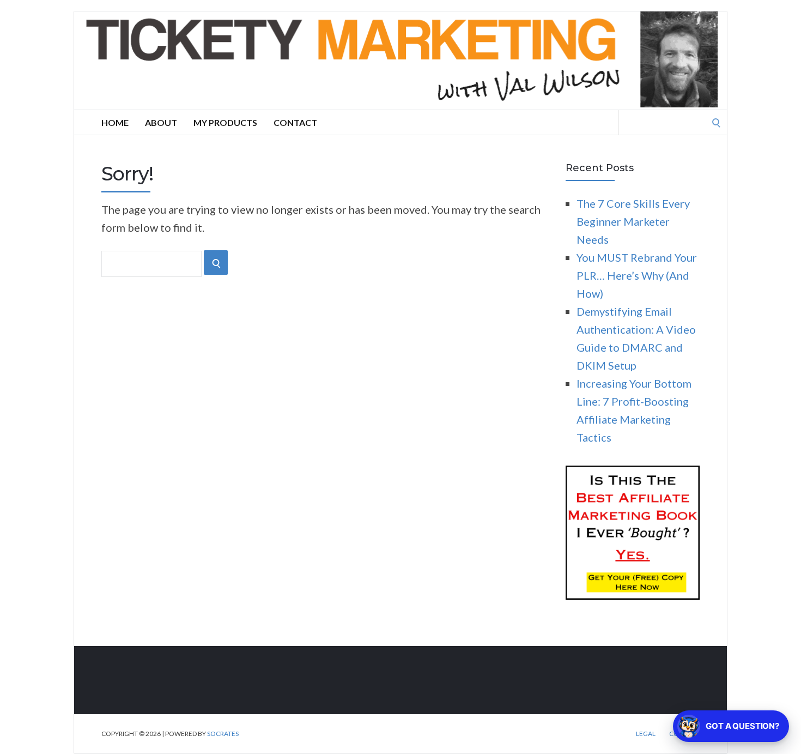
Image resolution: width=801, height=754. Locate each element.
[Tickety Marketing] (400, 60)
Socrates (223, 733)
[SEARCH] (216, 262)
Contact (295, 122)
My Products (225, 122)
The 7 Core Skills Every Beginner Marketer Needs (633, 221)
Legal (646, 734)
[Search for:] (672, 121)
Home (115, 122)
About (161, 122)
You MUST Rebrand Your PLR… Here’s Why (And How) (637, 275)
